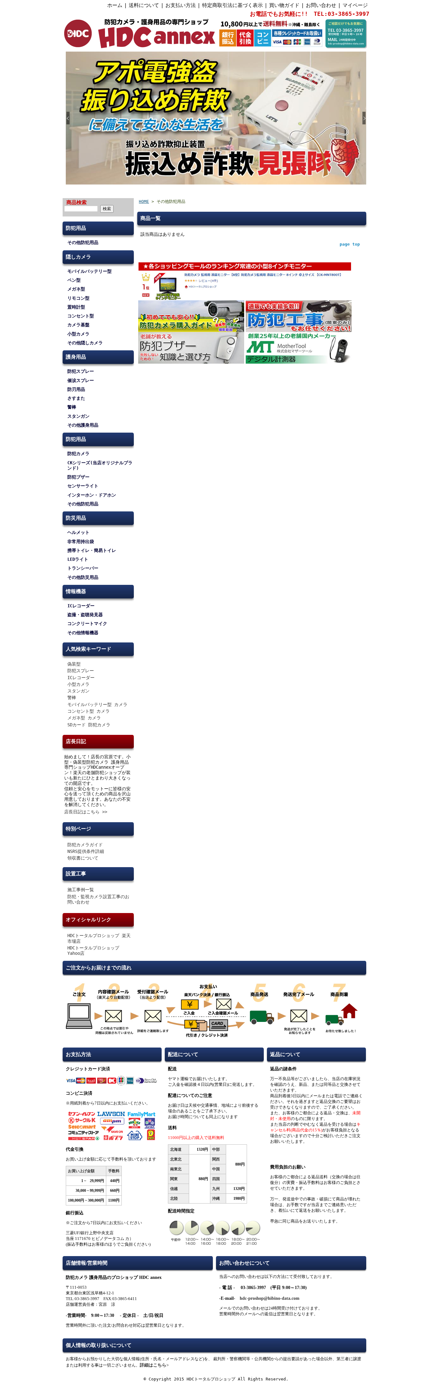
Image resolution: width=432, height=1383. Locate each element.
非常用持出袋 (80, 541)
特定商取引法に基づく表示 (232, 5)
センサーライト (82, 485)
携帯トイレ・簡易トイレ (91, 550)
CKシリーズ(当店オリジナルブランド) (100, 465)
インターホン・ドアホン (91, 495)
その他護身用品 (82, 425)
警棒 (71, 407)
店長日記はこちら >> (85, 811)
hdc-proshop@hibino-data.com (269, 1298)
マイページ (355, 5)
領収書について (82, 857)
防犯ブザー (78, 476)
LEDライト (77, 559)
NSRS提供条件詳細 (85, 851)
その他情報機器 (82, 632)
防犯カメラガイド (85, 844)
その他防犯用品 (82, 242)
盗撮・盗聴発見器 (85, 614)
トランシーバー (82, 568)
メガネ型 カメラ (84, 717)
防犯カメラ (78, 453)
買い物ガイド (284, 5)
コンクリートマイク (87, 623)
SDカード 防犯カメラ (88, 724)
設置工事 (76, 874)
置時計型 (76, 307)
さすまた (76, 398)
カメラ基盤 (78, 324)
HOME (144, 201)
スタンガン (78, 416)
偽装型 (74, 663)
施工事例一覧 (80, 889)
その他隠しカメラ (85, 342)
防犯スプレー (80, 371)
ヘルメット (78, 532)
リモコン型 (78, 298)
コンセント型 (80, 315)
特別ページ (78, 829)
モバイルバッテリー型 (89, 271)
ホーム (114, 5)
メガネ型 (76, 288)
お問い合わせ (321, 5)
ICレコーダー (81, 605)
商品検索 (76, 202)
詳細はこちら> (154, 1365)
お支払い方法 (180, 5)
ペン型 (74, 280)
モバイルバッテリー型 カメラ (97, 704)
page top (350, 244)
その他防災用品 (82, 577)
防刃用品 (76, 389)
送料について (144, 5)
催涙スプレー (80, 380)
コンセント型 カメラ (88, 711)
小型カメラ (78, 333)
